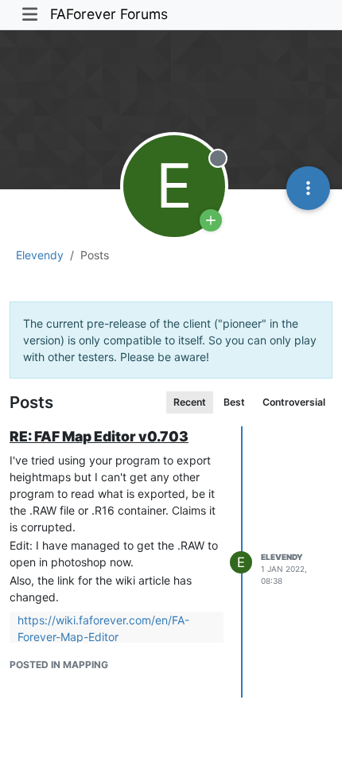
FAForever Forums (109, 14)
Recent (189, 402)
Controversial (293, 402)
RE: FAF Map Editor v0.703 (99, 436)
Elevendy (282, 557)
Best (234, 402)
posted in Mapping (59, 665)
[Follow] (211, 220)
